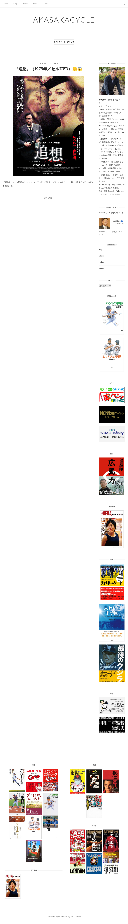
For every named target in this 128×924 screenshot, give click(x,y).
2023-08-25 (44, 63)
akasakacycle (64, 19)
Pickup (35, 4)
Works (25, 4)
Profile (47, 4)
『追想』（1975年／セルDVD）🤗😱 (48, 68)
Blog (15, 4)
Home (5, 4)
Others (101, 256)
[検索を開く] (124, 4)
